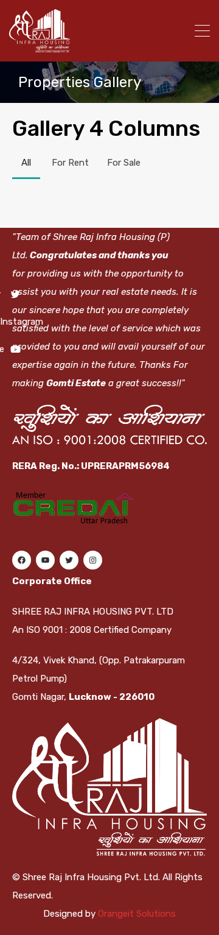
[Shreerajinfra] (39, 46)
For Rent (70, 162)
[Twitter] (69, 560)
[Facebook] (21, 560)
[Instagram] (92, 560)
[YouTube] (45, 560)
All (26, 162)
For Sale (124, 162)
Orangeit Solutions (137, 913)
